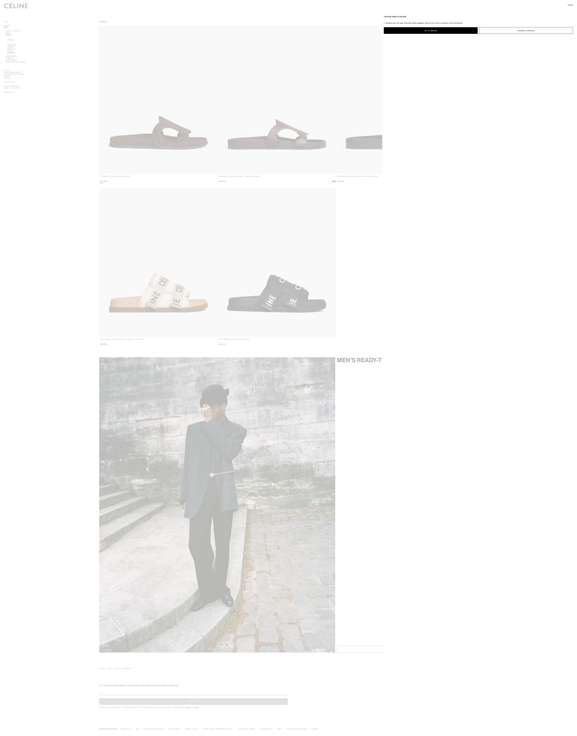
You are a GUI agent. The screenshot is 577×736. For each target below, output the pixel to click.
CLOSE (570, 5)
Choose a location (526, 31)
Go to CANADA (431, 31)
